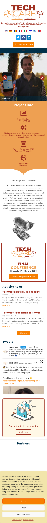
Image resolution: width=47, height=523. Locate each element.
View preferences (23, 514)
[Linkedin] (29, 37)
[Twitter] (18, 37)
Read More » (6, 305)
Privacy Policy (28, 520)
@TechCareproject (25, 363)
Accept (23, 501)
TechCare (13, 363)
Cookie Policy (17, 520)
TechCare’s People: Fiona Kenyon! (21, 312)
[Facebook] (23, 37)
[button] (24, 50)
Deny (23, 508)
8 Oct (36, 363)
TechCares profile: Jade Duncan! (21, 291)
